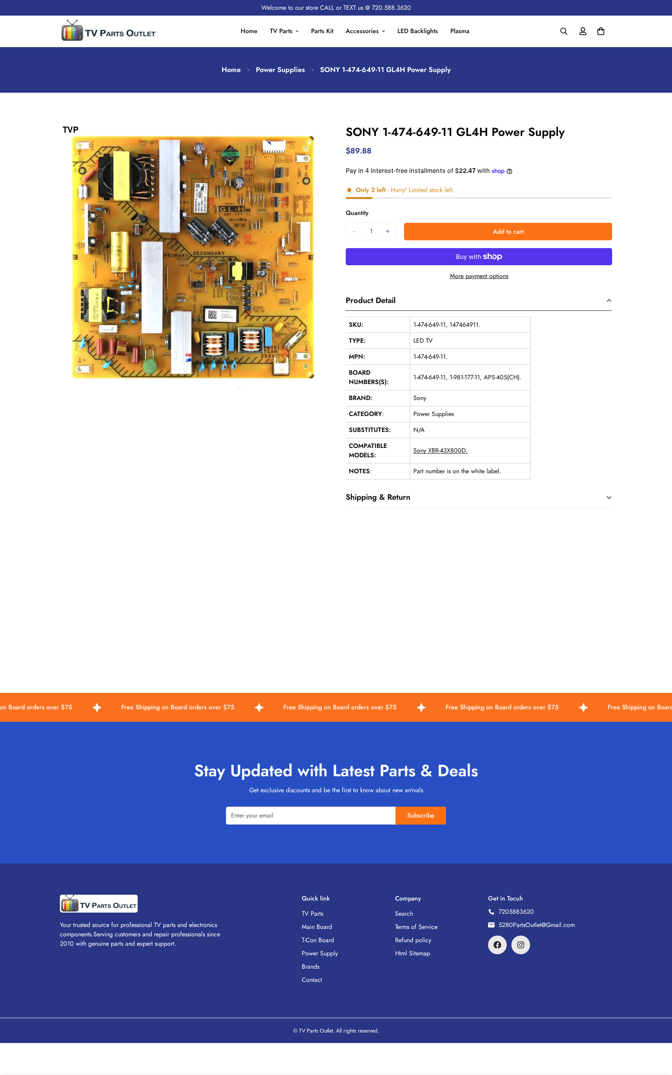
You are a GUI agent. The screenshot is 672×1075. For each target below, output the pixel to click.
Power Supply (320, 953)
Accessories (362, 30)
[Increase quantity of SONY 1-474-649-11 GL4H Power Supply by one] (388, 231)
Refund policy (413, 940)
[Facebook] (497, 945)
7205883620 (516, 911)
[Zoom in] (319, 140)
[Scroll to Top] (657, 1033)
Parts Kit (322, 30)
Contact (312, 979)
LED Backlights (417, 30)
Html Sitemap (412, 953)
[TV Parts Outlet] (108, 31)
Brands (310, 966)
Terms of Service (416, 926)
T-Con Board (318, 940)
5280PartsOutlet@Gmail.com (537, 924)
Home (249, 30)
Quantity (357, 212)
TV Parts (281, 30)
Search (404, 913)
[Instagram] (520, 945)
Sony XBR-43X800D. (440, 450)
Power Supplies (280, 70)
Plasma (459, 30)
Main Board (317, 926)
